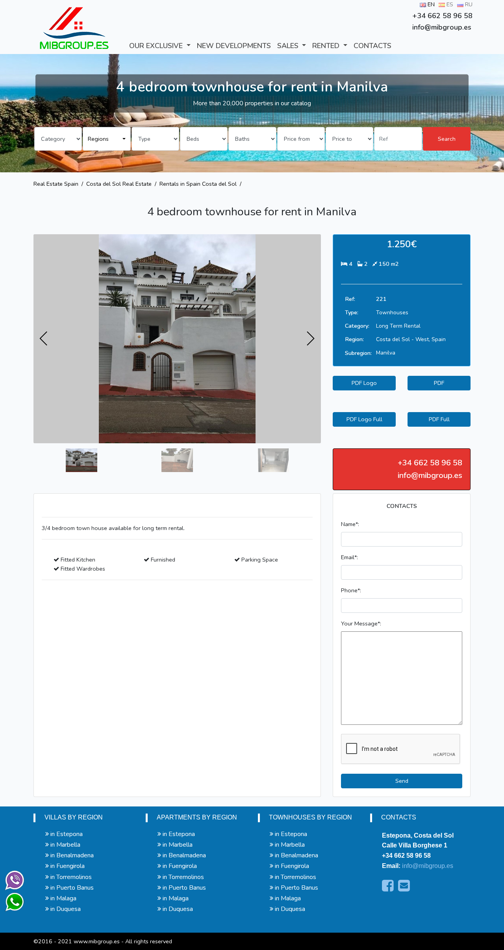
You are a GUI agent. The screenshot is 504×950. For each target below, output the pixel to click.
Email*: (349, 557)
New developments (234, 45)
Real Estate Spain (55, 184)
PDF (439, 383)
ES (449, 4)
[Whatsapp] (11, 898)
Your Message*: (361, 623)
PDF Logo (364, 383)
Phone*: (351, 590)
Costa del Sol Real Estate (119, 184)
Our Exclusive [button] (157, 45)
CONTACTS (372, 45)
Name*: (350, 524)
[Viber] (13, 878)
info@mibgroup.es (427, 865)
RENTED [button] (326, 45)
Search (447, 139)
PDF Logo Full (364, 419)
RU (467, 4)
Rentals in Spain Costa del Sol (198, 184)
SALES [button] (288, 45)
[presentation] (43, 339)
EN (430, 4)
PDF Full (439, 419)
